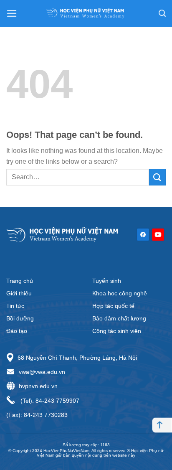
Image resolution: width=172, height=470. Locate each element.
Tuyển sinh (106, 280)
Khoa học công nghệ (119, 293)
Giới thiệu (19, 293)
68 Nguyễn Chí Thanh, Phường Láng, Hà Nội (77, 357)
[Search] (162, 13)
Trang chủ (19, 280)
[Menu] (12, 13)
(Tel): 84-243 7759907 (49, 400)
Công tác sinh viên (116, 331)
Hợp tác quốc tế (113, 305)
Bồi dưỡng (20, 318)
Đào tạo (16, 331)
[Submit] (157, 177)
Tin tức (15, 305)
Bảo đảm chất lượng (119, 318)
